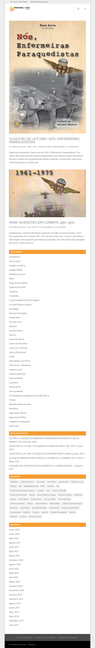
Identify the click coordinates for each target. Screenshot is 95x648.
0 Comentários (73, 146)
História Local (15, 369)
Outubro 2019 (15, 594)
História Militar (16, 378)
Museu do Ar (15, 387)
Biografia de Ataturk (18, 283)
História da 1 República (19, 365)
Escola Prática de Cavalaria (46, 495)
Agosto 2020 (15, 564)
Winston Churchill (35, 517)
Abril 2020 (13, 577)
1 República (14, 482)
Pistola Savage (54, 508)
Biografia (13, 486)
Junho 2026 (14, 529)
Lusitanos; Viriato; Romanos (72, 503)
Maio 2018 (14, 616)
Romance (36, 512)
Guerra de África (45, 146)
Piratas (12, 400)
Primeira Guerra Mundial (70, 508)
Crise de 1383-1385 (59, 491)
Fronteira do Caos (18, 146)
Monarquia (14, 508)
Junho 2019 (14, 607)
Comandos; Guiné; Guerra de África (22, 491)
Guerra (12, 335)
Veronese (23, 517)
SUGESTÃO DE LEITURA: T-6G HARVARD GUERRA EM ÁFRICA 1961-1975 (42, 446)
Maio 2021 (14, 551)
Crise (48, 491)
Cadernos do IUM (17, 287)
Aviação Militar (16, 270)
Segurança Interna (17, 413)
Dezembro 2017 (16, 620)
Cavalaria (13, 291)
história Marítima (41, 503)
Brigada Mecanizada (31, 486)
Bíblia (43, 486)
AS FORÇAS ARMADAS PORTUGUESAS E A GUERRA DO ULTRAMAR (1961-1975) (45, 458)
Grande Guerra (16, 330)
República (13, 408)
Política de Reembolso (67, 637)
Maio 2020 (14, 573)
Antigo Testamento (27, 482)
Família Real (14, 317)
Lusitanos (13, 382)
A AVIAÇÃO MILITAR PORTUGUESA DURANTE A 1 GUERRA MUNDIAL (41, 465)
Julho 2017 (14, 625)
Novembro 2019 (16, 590)
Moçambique (24, 508)
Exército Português (18, 313)
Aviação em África (17, 265)
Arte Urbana (15, 261)
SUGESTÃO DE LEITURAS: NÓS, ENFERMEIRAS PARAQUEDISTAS (44, 140)
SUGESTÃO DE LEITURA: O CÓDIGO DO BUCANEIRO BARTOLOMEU (40, 453)
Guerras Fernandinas (17, 503)
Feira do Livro (15, 321)
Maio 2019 (14, 612)
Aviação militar (64, 482)
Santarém (45, 512)
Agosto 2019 (15, 603)
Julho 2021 (14, 547)
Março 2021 (14, 555)
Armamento (14, 256)
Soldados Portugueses (19, 421)
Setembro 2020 (16, 560)
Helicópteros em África (19, 361)
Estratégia (14, 309)
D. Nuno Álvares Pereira (20, 304)
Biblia (11, 278)
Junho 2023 (14, 534)
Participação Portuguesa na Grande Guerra (29, 395)
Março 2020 (14, 581)
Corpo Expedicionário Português (24, 300)
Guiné (11, 356)
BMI (20, 486)
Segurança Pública (17, 417)
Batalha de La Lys (17, 274)
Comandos (14, 296)
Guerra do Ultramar (18, 343)
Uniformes (14, 426)
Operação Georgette (39, 508)
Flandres (13, 326)
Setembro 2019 (16, 599)
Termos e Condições (23, 637)
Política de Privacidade (45, 637)
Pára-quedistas (59, 146)
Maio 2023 (14, 538)
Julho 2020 (14, 568)
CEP (57, 486)
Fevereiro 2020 (16, 586)
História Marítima (17, 374)
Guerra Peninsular (17, 352)
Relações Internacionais (20, 404)
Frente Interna (23, 499)
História (30, 503)
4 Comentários (60, 227)
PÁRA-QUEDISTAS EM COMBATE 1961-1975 (41, 222)
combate (40, 491)
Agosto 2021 (15, 542)
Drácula (32, 495)
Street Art (72, 512)
